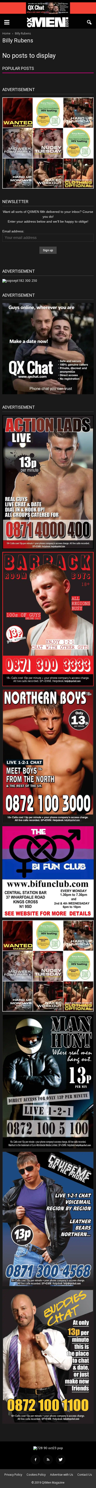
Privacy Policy (13, 1475)
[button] (89, 22)
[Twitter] (60, 1459)
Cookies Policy (36, 1475)
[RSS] (48, 1459)
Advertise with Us (61, 1475)
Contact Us (84, 1475)
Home (6, 33)
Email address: (13, 231)
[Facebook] (35, 1459)
